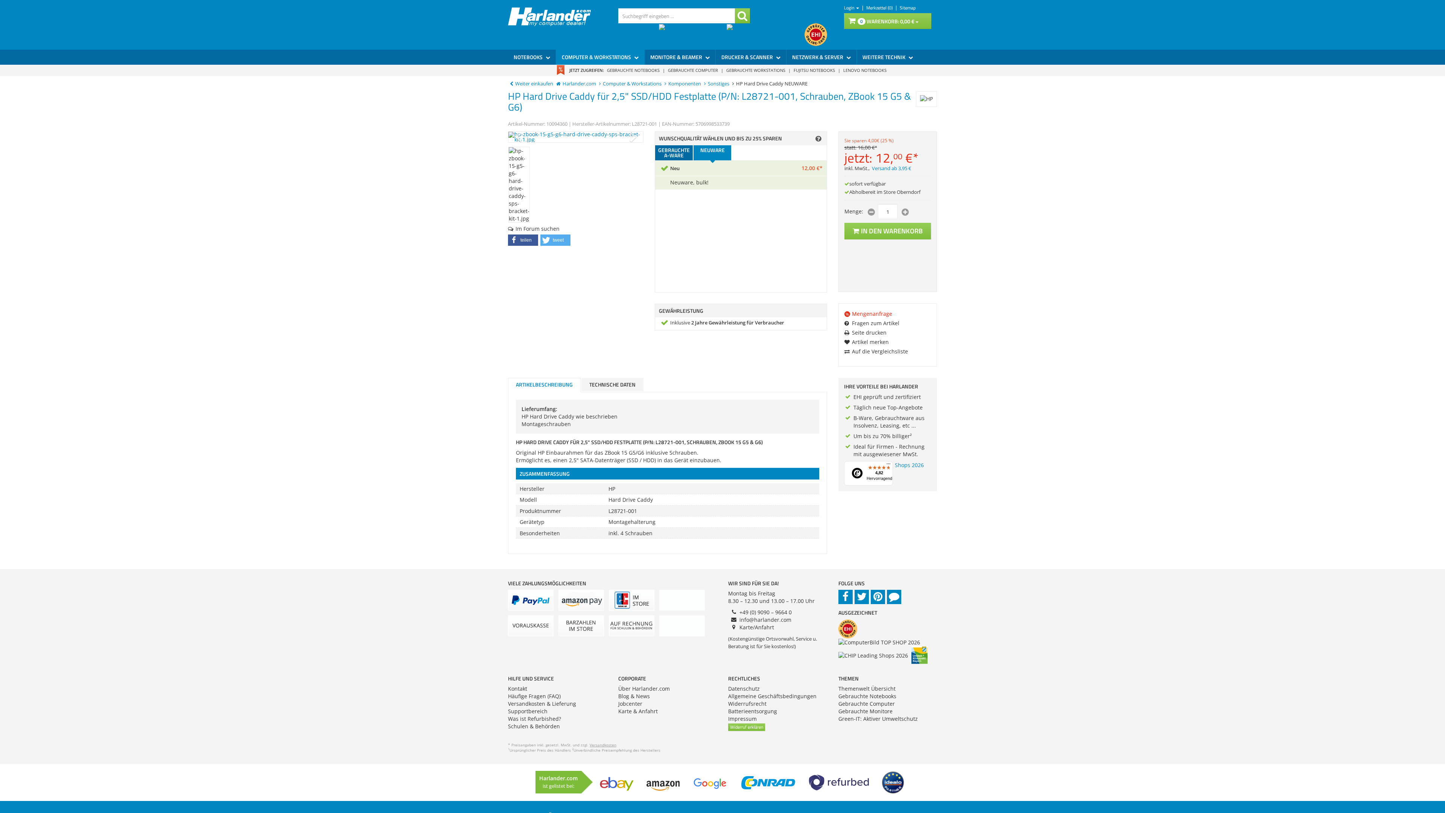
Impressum (742, 718)
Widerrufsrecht (747, 703)
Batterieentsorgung (752, 711)
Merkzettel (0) (880, 7)
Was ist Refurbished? (534, 718)
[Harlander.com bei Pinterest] (878, 597)
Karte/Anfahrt (756, 627)
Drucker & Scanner (747, 57)
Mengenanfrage (869, 313)
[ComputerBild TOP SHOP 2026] (766, 34)
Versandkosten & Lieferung (542, 703)
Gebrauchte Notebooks (633, 70)
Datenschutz (744, 688)
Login (849, 7)
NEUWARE (712, 150)
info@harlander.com (765, 619)
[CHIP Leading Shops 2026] (693, 34)
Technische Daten (612, 384)
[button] (523, 240)
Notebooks (529, 57)
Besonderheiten (540, 533)
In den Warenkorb (892, 231)
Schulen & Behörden (534, 726)
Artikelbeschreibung (544, 384)
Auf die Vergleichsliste (880, 351)
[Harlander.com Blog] (894, 597)
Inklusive (727, 322)
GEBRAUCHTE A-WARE (674, 152)
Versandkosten (603, 745)
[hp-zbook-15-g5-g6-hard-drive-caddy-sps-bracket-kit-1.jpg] (575, 137)
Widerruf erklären (746, 727)
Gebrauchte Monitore (865, 711)
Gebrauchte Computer (693, 70)
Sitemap (908, 7)
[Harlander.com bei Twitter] (862, 597)
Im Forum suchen (538, 228)
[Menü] (888, 465)
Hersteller (532, 488)
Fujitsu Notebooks (814, 70)
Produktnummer (540, 511)
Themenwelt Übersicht (867, 688)
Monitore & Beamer (676, 57)
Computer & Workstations (597, 57)
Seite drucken (869, 332)
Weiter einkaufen (534, 84)
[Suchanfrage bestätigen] (742, 15)
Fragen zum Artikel (875, 323)
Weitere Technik (884, 57)
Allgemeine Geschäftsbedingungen (772, 696)
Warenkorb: (887, 21)
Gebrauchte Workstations (755, 70)
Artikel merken (870, 342)
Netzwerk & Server (818, 57)
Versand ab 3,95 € (891, 168)
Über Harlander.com (644, 688)
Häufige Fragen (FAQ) (534, 696)
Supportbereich (528, 711)
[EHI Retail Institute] (816, 34)
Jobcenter (630, 703)
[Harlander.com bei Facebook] (845, 597)
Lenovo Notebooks (865, 70)
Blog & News (634, 696)
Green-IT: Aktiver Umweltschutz (878, 718)
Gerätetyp (532, 521)
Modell (528, 499)
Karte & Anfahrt (638, 711)
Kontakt (517, 688)
